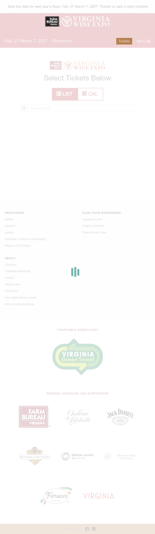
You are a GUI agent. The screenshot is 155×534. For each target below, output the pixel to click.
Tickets (124, 41)
